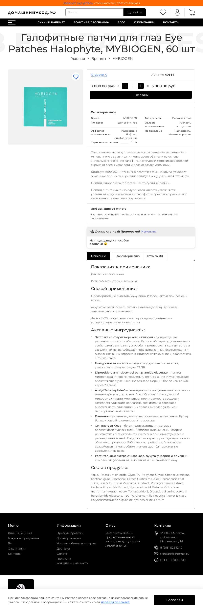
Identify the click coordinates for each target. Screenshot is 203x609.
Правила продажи (70, 533)
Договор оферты (69, 538)
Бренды (98, 58)
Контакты (171, 22)
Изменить (148, 231)
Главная (77, 58)
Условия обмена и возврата (77, 543)
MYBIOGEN (122, 58)
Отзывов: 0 (99, 74)
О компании (144, 22)
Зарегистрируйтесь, (78, 3)
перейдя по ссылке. (115, 602)
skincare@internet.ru (174, 553)
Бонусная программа (91, 22)
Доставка (63, 548)
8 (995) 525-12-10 (171, 547)
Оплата (62, 553)
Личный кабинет (51, 22)
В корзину (140, 95)
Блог (121, 22)
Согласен (174, 600)
